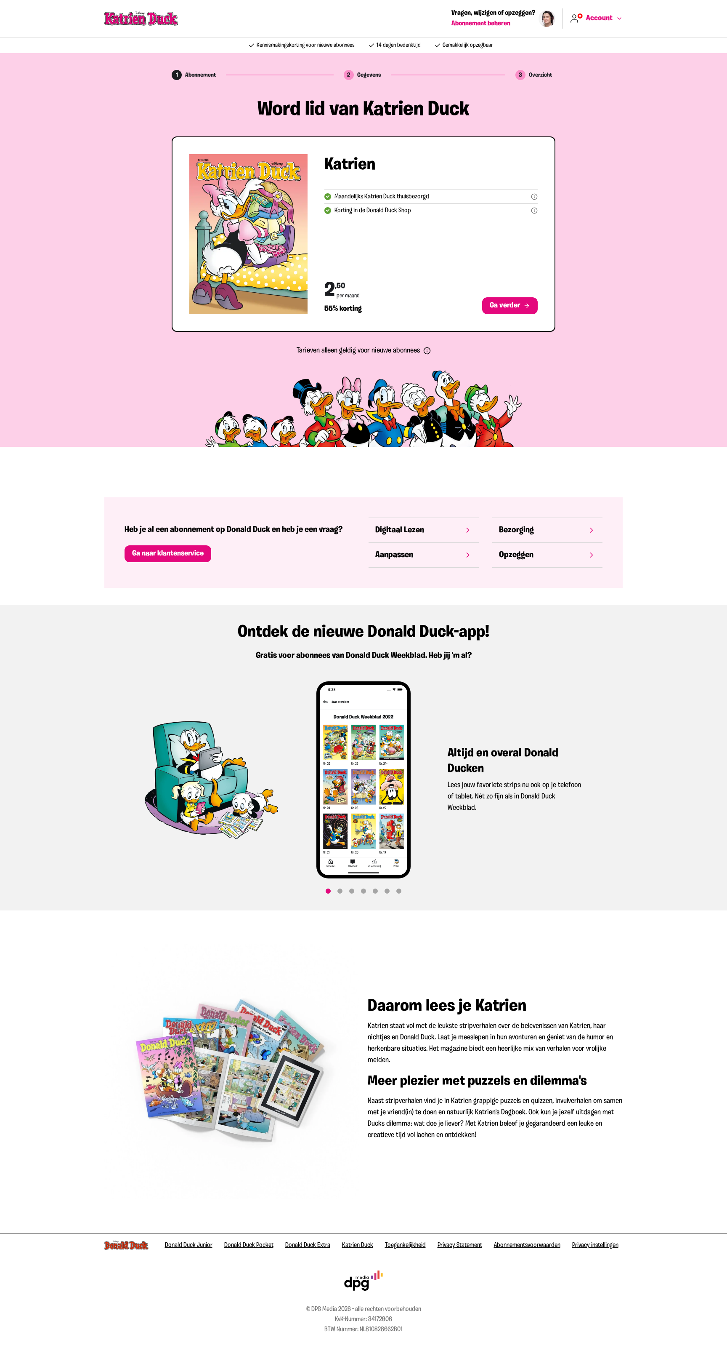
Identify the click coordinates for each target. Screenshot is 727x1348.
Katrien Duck (357, 1245)
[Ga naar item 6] (387, 891)
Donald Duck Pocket (248, 1245)
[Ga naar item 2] (339, 891)
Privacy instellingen (595, 1245)
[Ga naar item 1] (328, 891)
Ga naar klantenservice (168, 554)
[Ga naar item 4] (363, 891)
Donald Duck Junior (188, 1245)
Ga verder (505, 306)
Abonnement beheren (480, 23)
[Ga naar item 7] (398, 891)
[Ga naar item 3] (351, 891)
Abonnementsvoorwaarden (527, 1245)
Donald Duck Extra (307, 1245)
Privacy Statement (460, 1245)
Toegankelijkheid (405, 1245)
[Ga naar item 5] (375, 891)
